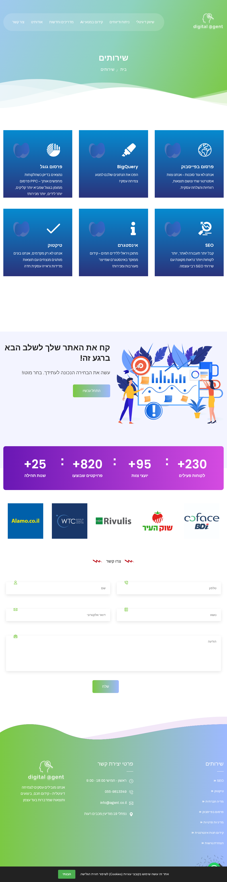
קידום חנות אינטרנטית (209, 832)
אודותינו (37, 22)
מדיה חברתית (214, 801)
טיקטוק (55, 245)
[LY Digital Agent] (208, 21)
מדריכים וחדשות (61, 22)
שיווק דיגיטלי (145, 22)
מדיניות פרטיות (214, 822)
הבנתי (67, 874)
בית (123, 69)
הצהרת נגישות (214, 843)
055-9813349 (116, 791)
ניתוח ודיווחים (119, 22)
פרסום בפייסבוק (197, 167)
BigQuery (127, 167)
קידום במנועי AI (91, 22)
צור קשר (18, 22)
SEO (209, 245)
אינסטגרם (128, 245)
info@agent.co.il (113, 803)
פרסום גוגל (51, 167)
